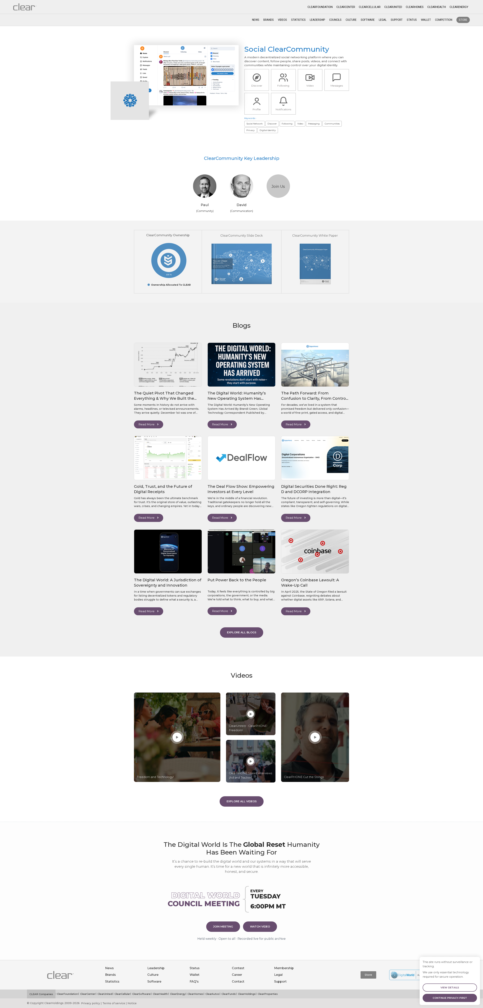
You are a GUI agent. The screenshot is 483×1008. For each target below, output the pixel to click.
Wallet (426, 19)
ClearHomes (195, 993)
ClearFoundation (67, 993)
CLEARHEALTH (436, 7)
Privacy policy (90, 1003)
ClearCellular (122, 993)
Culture (351, 19)
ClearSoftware (141, 993)
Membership (284, 968)
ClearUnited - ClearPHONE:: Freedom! (248, 728)
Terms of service (113, 1003)
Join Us (278, 186)
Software (368, 19)
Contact (238, 981)
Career (237, 975)
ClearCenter (87, 993)
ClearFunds (229, 993)
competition (443, 19)
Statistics (298, 19)
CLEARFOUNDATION (320, 7)
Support (397, 19)
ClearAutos (212, 993)
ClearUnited (105, 993)
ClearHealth (160, 993)
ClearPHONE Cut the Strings (304, 777)
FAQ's (194, 981)
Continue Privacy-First (450, 997)
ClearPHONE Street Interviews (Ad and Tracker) (250, 775)
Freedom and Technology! (155, 777)
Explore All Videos (242, 801)
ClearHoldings (246, 993)
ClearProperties (268, 993)
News (255, 19)
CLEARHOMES (415, 7)
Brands (268, 19)
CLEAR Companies (41, 994)
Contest (238, 968)
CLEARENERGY (459, 7)
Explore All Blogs (241, 632)
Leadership (317, 19)
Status (412, 19)
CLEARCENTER (345, 7)
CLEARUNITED (393, 7)
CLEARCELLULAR (370, 7)
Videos (282, 19)
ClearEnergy (177, 993)
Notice (132, 1003)
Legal (383, 19)
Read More (146, 424)
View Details (450, 987)
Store (463, 19)
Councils (335, 19)
